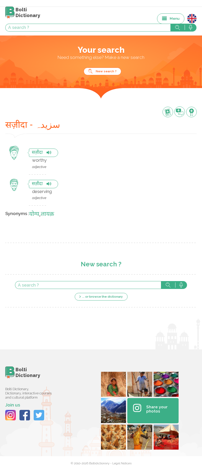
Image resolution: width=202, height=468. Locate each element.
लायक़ (47, 214)
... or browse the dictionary (102, 296)
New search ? (106, 71)
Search (168, 285)
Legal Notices (122, 463)
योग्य (34, 214)
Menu (175, 18)
